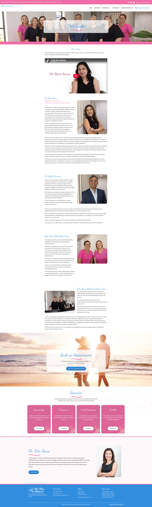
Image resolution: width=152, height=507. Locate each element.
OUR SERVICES (105, 8)
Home (46, 43)
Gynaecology (39, 409)
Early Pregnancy (88, 409)
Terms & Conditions (119, 504)
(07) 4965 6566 (58, 493)
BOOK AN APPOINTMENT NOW (76, 368)
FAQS (136, 8)
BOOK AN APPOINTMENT (143, 2)
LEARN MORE (39, 428)
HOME (90, 8)
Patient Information (127, 8)
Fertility (113, 409)
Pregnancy (63, 409)
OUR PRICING (115, 8)
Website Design (76, 504)
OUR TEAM (97, 8)
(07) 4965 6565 (145, 8)
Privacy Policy (112, 504)
